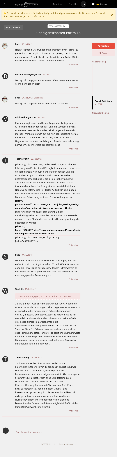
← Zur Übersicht (13, 27)
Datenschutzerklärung (67, 444)
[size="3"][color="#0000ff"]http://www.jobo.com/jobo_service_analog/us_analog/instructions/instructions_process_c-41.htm (47, 204)
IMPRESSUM (46, 444)
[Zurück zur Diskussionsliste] (4, 4)
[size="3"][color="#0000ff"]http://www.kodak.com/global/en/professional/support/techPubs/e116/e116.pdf (47, 230)
